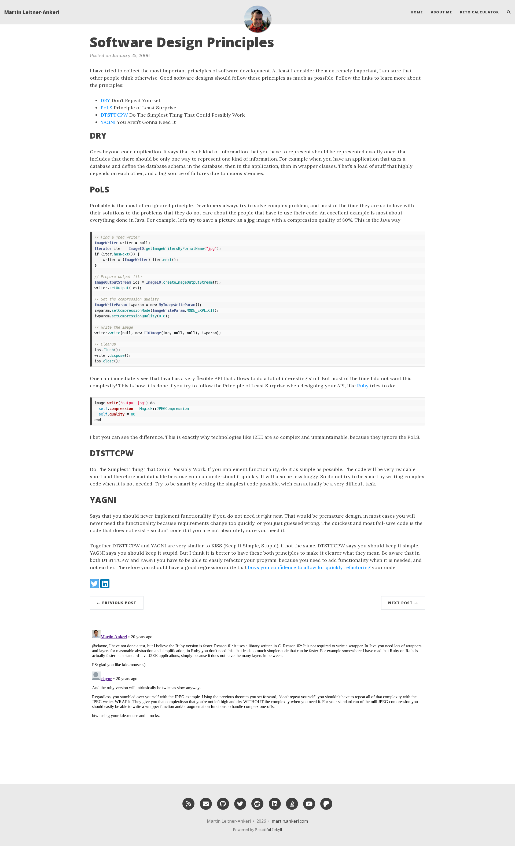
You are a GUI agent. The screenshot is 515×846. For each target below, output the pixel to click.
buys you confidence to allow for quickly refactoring (309, 567)
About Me (441, 12)
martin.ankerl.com (290, 821)
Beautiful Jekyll (268, 829)
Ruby (363, 386)
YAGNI (108, 122)
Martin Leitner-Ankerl (31, 12)
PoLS (106, 108)
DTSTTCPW (114, 115)
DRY (105, 100)
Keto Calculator (479, 12)
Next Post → (403, 602)
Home (417, 12)
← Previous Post (117, 602)
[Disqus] (257, 695)
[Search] (507, 12)
